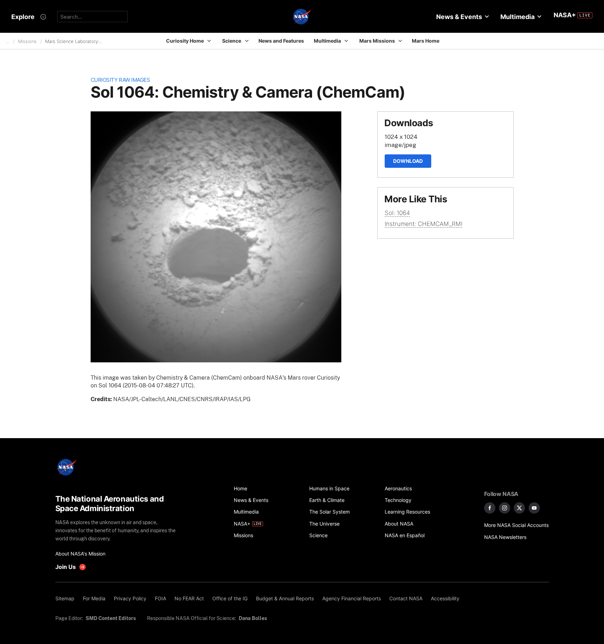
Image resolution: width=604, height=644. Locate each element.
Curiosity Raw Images (120, 79)
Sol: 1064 (397, 212)
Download (408, 161)
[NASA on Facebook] (489, 508)
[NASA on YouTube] (534, 508)
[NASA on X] (519, 508)
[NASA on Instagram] (504, 508)
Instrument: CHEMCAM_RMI (423, 223)
